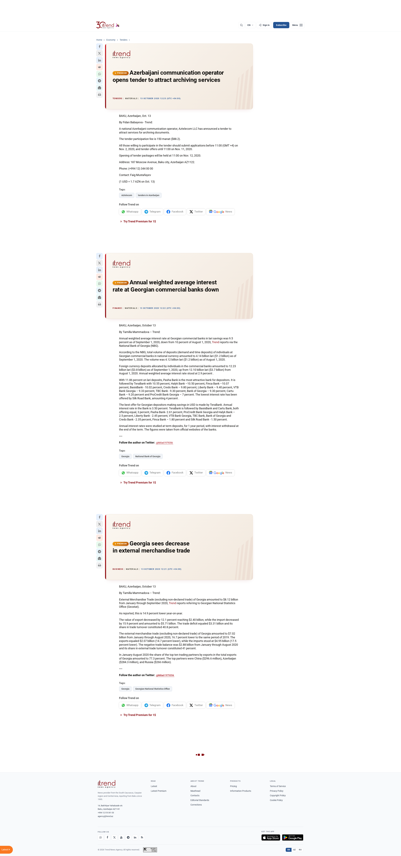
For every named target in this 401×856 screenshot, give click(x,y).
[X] (114, 837)
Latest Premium (158, 791)
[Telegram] (128, 837)
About (193, 786)
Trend (215, 342)
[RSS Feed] (142, 837)
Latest (154, 786)
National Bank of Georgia (147, 456)
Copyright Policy (278, 795)
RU (300, 850)
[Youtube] (121, 837)
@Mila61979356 (164, 442)
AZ (294, 850)
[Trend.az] (108, 25)
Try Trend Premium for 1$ (139, 221)
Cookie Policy (276, 800)
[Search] (241, 25)
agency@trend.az (105, 816)
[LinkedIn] (135, 837)
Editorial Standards (199, 800)
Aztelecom (126, 195)
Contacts (194, 795)
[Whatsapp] (100, 837)
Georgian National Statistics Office (152, 689)
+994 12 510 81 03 (106, 812)
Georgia (125, 456)
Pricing (233, 786)
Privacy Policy (276, 791)
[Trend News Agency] (106, 784)
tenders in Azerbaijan (148, 195)
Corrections (196, 804)
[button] (99, 47)
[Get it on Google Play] (292, 837)
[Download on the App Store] (270, 837)
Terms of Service (278, 786)
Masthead (195, 791)
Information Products (240, 791)
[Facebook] (107, 837)
